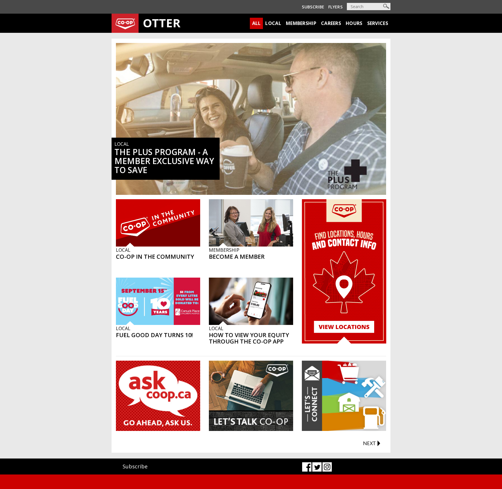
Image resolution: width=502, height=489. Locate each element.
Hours (354, 23)
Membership (301, 23)
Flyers (335, 7)
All (256, 23)
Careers (331, 23)
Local (273, 23)
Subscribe (313, 7)
